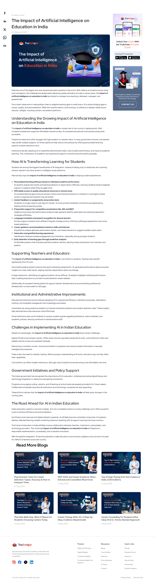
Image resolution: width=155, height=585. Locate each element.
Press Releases (106, 560)
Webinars (104, 556)
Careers (104, 568)
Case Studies (106, 552)
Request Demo (130, 552)
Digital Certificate (84, 548)
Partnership (129, 564)
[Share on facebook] (4, 13)
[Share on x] (4, 29)
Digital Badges (83, 552)
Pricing (127, 548)
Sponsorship (129, 560)
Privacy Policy (126, 577)
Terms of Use (138, 577)
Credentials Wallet (84, 556)
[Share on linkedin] (4, 21)
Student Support (131, 568)
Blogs (103, 548)
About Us (128, 556)
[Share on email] (4, 46)
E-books (104, 564)
